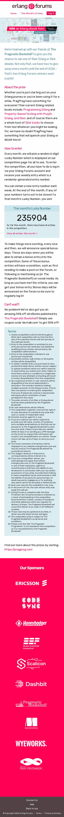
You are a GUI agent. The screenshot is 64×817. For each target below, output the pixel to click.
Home (13, 13)
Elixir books (32, 122)
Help (32, 804)
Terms (39, 813)
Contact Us (32, 800)
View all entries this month (22, 233)
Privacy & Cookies (53, 813)
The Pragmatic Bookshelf (21, 318)
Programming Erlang (36, 109)
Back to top (32, 808)
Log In (51, 13)
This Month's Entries (32, 13)
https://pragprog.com (18, 549)
